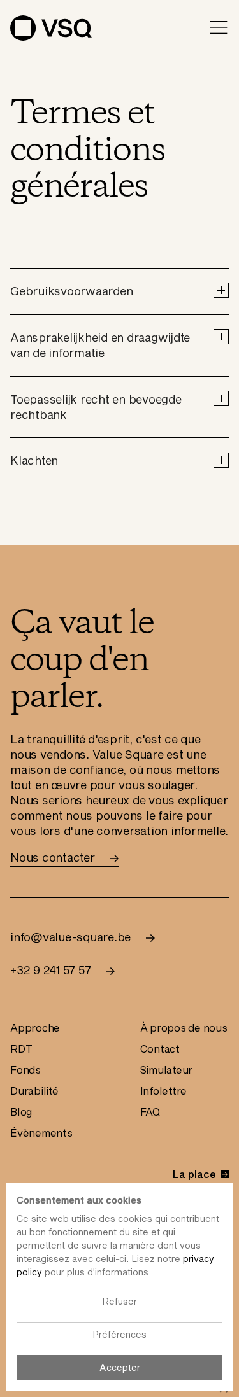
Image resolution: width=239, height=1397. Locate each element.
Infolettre (163, 1091)
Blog (21, 1112)
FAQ (150, 1112)
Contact (160, 1048)
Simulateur (166, 1070)
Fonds (25, 1070)
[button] (119, 291)
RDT (21, 1048)
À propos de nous (184, 1027)
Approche (35, 1027)
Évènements (41, 1133)
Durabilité (34, 1091)
